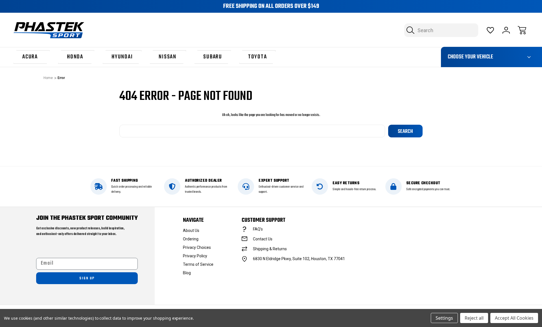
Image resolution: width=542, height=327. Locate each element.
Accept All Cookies (514, 318)
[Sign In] (506, 30)
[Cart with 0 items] (521, 30)
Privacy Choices (197, 247)
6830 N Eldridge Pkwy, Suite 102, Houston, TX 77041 (299, 258)
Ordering (190, 239)
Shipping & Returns (270, 249)
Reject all (474, 318)
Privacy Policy (195, 256)
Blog (187, 273)
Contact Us (262, 239)
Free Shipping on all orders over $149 (271, 6)
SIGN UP (87, 278)
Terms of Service (198, 264)
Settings (444, 318)
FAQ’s (258, 229)
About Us (191, 230)
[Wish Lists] (490, 30)
